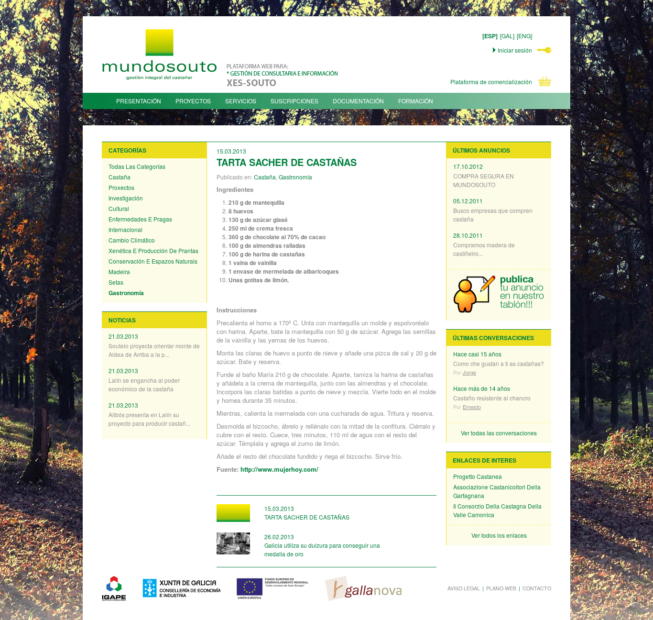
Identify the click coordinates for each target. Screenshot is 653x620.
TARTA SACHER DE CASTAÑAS (306, 517)
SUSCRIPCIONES (294, 101)
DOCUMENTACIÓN (358, 101)
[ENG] (524, 36)
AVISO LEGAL (463, 588)
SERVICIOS (240, 101)
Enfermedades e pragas (140, 219)
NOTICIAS (122, 320)
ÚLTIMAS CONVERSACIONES (493, 337)
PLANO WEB (501, 588)
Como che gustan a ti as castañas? (498, 363)
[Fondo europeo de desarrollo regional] (273, 588)
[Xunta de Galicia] (181, 588)
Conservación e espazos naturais (153, 261)
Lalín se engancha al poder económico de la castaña (144, 384)
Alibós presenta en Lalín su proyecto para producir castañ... (149, 418)
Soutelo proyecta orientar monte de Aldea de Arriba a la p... (154, 350)
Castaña (120, 177)
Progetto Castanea (477, 476)
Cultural (119, 208)
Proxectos (121, 187)
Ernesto (472, 406)
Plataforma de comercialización (491, 82)
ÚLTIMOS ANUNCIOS (481, 150)
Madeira (119, 271)
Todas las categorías (137, 166)
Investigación (126, 198)
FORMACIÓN (415, 101)
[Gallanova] (363, 588)
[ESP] (490, 36)
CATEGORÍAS (127, 150)
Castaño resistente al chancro (492, 398)
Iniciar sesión (515, 50)
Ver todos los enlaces (499, 535)
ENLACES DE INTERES (484, 460)
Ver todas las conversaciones (499, 433)
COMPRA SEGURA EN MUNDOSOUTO (483, 180)
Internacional (125, 229)
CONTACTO (536, 588)
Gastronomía (126, 292)
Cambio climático (132, 240)
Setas (116, 282)
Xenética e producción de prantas (153, 250)
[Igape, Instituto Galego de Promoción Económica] (114, 588)
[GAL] (507, 36)
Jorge (469, 372)
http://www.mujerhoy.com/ (279, 469)
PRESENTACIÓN (138, 101)
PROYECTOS (193, 101)
